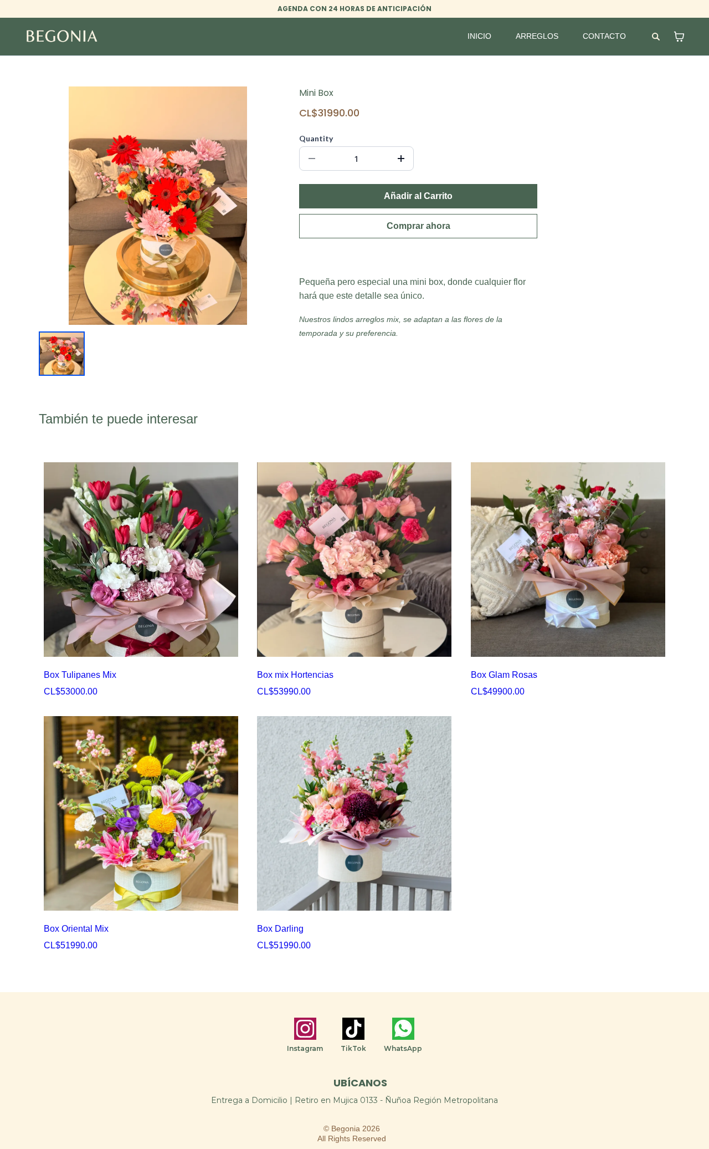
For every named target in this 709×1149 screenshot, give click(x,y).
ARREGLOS (537, 36)
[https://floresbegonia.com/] (61, 36)
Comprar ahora (418, 226)
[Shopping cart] (679, 36)
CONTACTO (604, 36)
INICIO (479, 36)
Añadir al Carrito (418, 196)
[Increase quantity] (401, 158)
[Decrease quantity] (311, 158)
